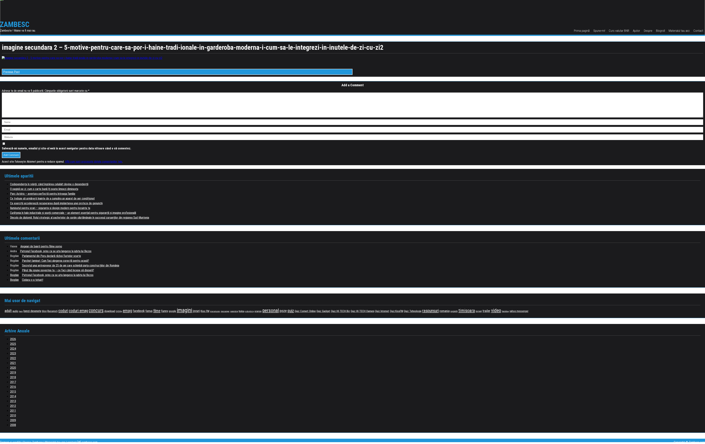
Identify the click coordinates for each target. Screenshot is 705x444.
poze (283, 311)
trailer (486, 311)
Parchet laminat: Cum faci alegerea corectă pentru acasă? (55, 260)
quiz (291, 310)
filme (156, 311)
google (172, 311)
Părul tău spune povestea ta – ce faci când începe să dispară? (58, 270)
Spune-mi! (599, 30)
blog (44, 311)
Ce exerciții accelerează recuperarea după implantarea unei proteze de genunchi (56, 203)
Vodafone (505, 311)
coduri (63, 310)
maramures (215, 311)
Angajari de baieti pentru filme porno (41, 246)
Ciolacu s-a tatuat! (32, 280)
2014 (13, 396)
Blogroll (660, 30)
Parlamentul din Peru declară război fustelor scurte (51, 256)
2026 (13, 339)
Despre (648, 30)
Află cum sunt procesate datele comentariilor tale (93, 161)
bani (21, 311)
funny (164, 311)
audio (15, 311)
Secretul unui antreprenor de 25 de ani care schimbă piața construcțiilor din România (70, 265)
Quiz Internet (382, 311)
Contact (698, 30)
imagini (184, 310)
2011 (13, 410)
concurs (96, 310)
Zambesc (14, 24)
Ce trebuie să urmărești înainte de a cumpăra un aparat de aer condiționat (52, 198)
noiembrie (234, 311)
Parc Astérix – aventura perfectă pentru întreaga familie (42, 193)
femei (149, 311)
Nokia (241, 311)
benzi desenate (32, 311)
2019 (13, 372)
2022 (13, 358)
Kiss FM (205, 311)
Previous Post (11, 72)
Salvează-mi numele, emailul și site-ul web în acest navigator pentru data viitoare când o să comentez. (66, 148)
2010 (13, 415)
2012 (13, 406)
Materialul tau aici (679, 30)
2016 (13, 387)
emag (127, 310)
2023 (13, 353)
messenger (225, 311)
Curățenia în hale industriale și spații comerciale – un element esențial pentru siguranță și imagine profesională (73, 213)
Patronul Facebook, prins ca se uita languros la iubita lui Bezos (55, 251)
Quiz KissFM (396, 311)
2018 (13, 377)
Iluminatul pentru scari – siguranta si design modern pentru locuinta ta (50, 208)
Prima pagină (582, 30)
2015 (13, 391)
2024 (13, 348)
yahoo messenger (518, 311)
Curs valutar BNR (619, 30)
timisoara (466, 310)
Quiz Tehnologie (413, 311)
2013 (13, 401)
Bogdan (14, 275)
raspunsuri (430, 310)
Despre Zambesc (33, 442)
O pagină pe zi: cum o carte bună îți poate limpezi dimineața (44, 189)
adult (8, 311)
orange (258, 311)
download (109, 311)
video (496, 310)
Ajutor (636, 30)
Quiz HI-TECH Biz (340, 311)
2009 (13, 420)
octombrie (249, 311)
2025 (13, 344)
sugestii (454, 311)
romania (445, 311)
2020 (13, 367)
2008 (13, 425)
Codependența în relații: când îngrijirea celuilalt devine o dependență (49, 184)
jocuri (196, 311)
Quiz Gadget (323, 311)
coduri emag (78, 310)
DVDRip (119, 311)
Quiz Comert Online (305, 311)
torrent (479, 311)
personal (270, 310)
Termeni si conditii (10, 442)
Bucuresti (52, 311)
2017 (13, 382)
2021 (13, 363)
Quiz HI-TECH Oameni (362, 311)
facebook (139, 311)
